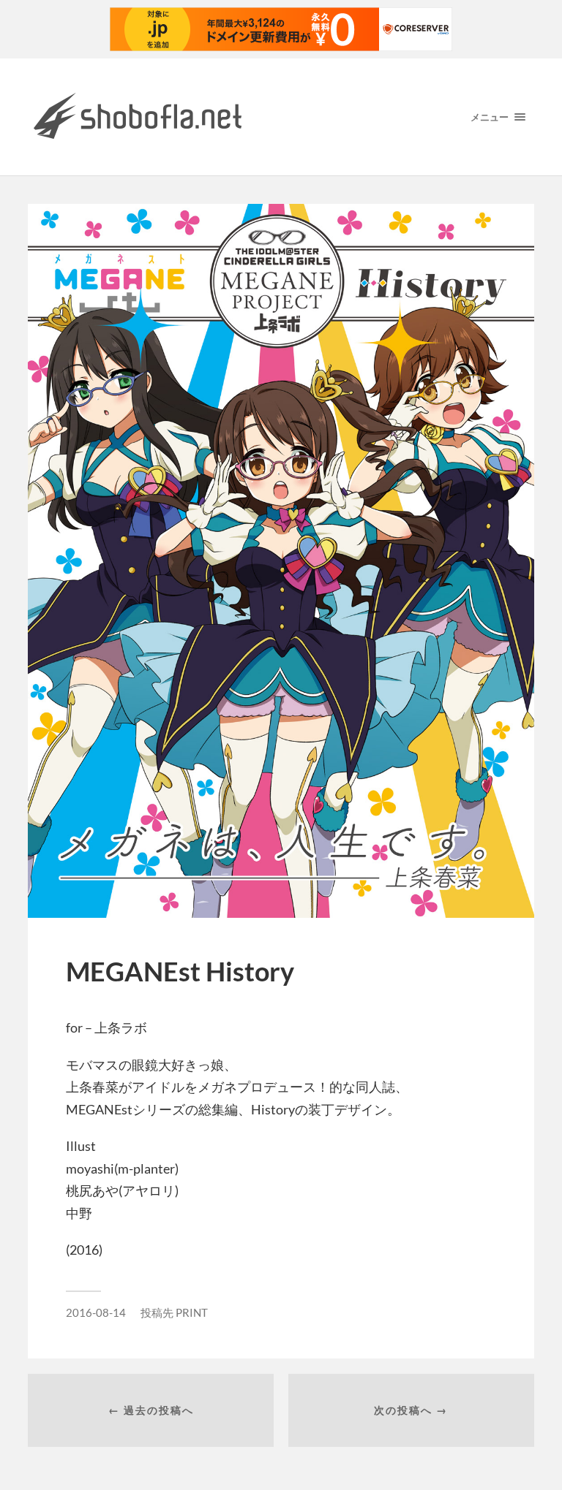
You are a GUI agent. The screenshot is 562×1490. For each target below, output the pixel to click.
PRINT (192, 1312)
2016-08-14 (96, 1312)
